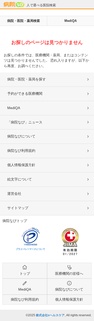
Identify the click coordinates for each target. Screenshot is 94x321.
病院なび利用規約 (21, 151)
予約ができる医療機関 (24, 93)
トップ (25, 273)
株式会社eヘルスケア (50, 315)
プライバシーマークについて (30, 249)
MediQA (70, 21)
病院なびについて (21, 136)
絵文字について (19, 179)
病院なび (14, 4)
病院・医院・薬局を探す (26, 79)
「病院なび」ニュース (24, 122)
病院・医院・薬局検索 (23, 21)
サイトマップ (17, 208)
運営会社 (14, 194)
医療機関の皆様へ (69, 273)
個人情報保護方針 (21, 165)
